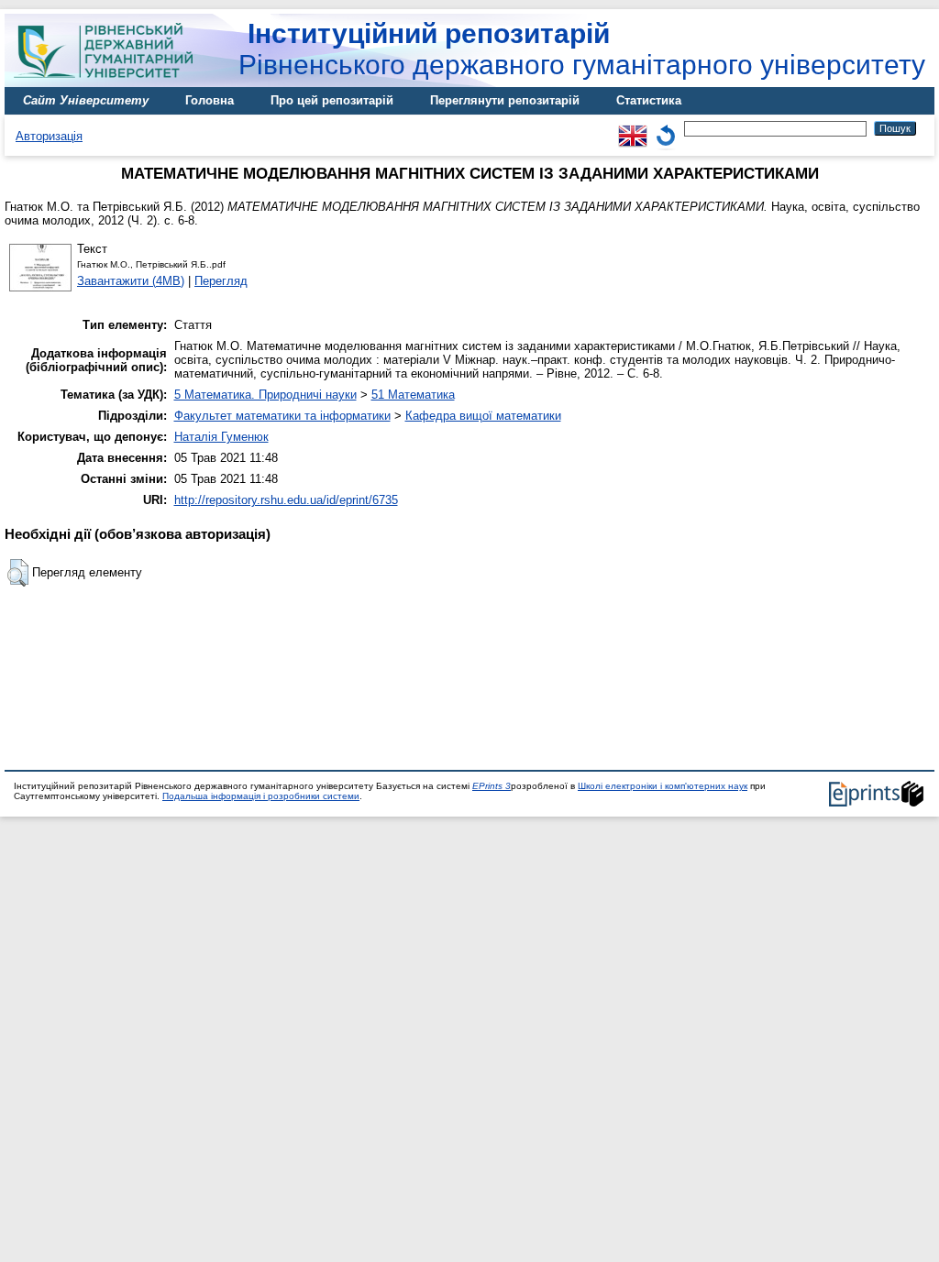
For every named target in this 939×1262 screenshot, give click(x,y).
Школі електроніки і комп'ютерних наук (662, 786)
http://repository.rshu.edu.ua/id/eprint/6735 (286, 500)
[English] (632, 128)
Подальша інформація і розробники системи (260, 796)
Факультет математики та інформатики (282, 415)
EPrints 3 (491, 786)
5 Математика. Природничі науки (265, 394)
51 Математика (413, 394)
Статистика (648, 100)
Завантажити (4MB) (130, 281)
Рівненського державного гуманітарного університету (581, 49)
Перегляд (221, 281)
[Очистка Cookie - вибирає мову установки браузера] (665, 128)
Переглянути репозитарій (505, 100)
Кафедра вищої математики (483, 415)
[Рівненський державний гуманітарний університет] (110, 83)
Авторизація (49, 136)
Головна (209, 100)
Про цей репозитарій (332, 100)
